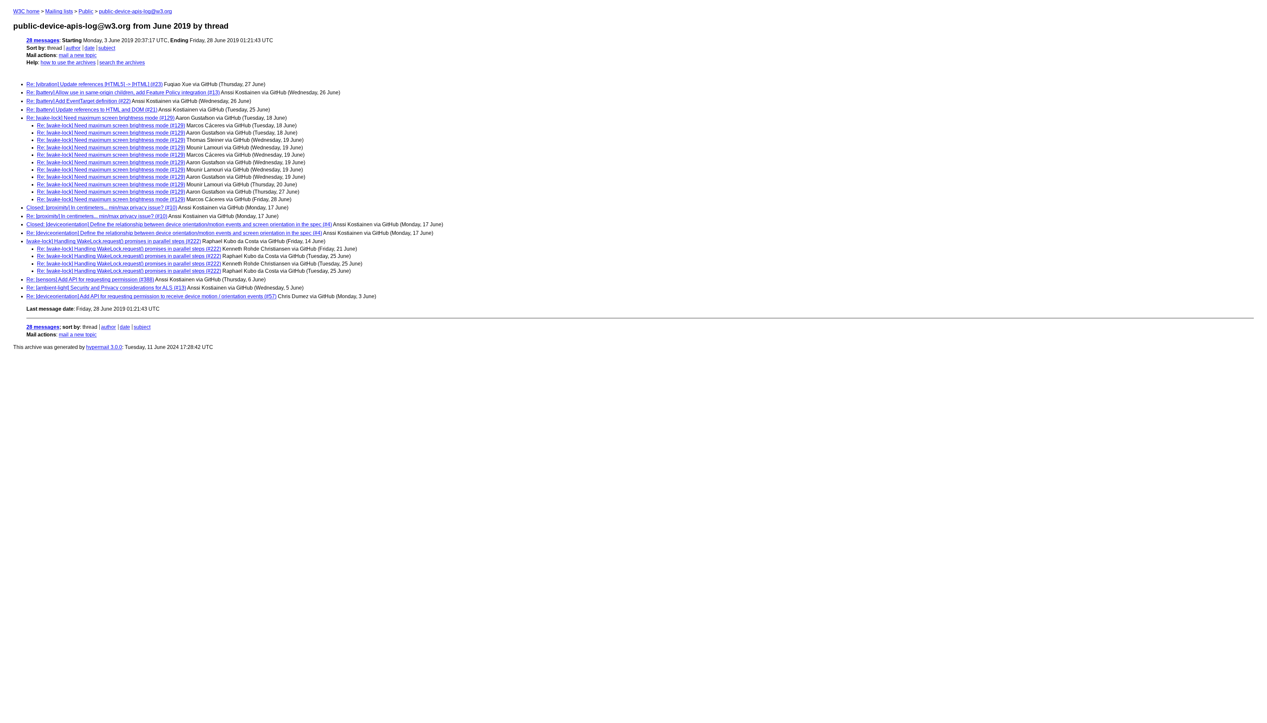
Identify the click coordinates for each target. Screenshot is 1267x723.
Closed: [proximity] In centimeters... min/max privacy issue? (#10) (101, 207)
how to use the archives (68, 62)
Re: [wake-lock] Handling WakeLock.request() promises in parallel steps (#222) (129, 249)
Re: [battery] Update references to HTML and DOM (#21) (91, 109)
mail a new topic (78, 55)
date (89, 48)
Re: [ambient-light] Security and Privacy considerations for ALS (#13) (106, 288)
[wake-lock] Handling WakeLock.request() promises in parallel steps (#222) (113, 241)
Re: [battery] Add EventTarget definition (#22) (78, 101)
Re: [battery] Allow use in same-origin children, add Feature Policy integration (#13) (123, 92)
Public (86, 11)
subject (106, 48)
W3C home (26, 11)
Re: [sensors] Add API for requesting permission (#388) (90, 279)
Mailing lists (59, 11)
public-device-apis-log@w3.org (135, 11)
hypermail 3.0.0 (104, 347)
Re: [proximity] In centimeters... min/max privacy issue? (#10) (96, 216)
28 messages (42, 40)
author (73, 48)
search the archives (122, 62)
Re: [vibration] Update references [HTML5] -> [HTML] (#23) (94, 84)
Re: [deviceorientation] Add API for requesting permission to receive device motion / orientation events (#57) (151, 296)
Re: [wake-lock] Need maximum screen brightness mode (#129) (100, 118)
